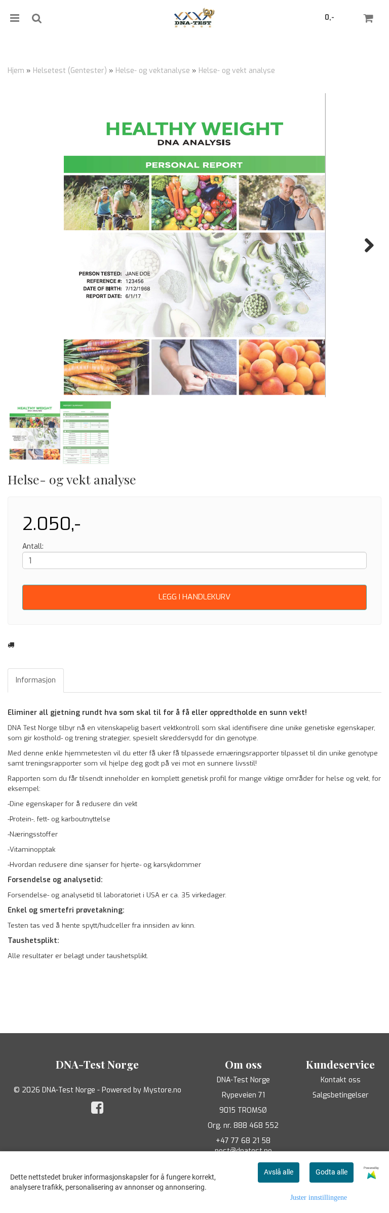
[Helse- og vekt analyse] (194, 245)
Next (364, 245)
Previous (25, 245)
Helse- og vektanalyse (152, 70)
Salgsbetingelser (341, 1095)
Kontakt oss (341, 1080)
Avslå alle (278, 1172)
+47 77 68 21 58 (243, 1141)
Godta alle (331, 1172)
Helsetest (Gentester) (70, 70)
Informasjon (36, 680)
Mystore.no (162, 1090)
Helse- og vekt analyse (237, 70)
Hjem (16, 70)
